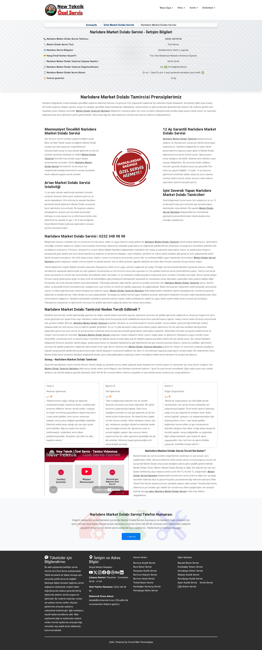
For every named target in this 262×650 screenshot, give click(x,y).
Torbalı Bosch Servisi (143, 582)
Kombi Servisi (206, 582)
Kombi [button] (193, 7)
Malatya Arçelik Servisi (188, 574)
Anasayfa (91, 25)
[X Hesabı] (95, 573)
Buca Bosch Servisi (142, 566)
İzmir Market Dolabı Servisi (119, 25)
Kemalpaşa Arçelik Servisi (190, 578)
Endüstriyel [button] (208, 7)
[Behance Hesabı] (117, 573)
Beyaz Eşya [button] (166, 7)
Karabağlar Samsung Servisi (147, 586)
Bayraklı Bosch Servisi (188, 562)
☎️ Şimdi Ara (131, 536)
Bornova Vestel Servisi (144, 578)
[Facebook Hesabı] (104, 573)
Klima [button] (181, 7)
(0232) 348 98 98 (173, 38)
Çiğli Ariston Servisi (187, 586)
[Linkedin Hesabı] (122, 573)
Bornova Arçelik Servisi (144, 562)
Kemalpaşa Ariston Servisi (190, 570)
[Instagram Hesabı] (100, 573)
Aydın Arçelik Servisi (187, 582)
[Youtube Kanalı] (91, 573)
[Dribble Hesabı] (113, 573)
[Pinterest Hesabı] (108, 573)
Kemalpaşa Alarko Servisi (145, 590)
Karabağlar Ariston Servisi (190, 566)
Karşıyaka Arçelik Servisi (145, 570)
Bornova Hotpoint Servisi (145, 574)
